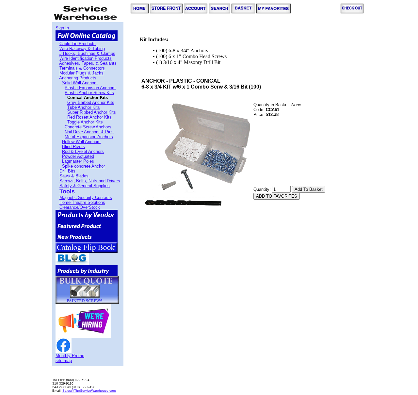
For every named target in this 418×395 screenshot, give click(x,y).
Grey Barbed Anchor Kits (90, 102)
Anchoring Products (77, 77)
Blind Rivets (73, 146)
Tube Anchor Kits (83, 107)
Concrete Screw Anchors (88, 126)
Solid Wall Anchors (80, 82)
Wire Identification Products (85, 58)
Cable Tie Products (77, 43)
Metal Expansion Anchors (89, 136)
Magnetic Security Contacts (85, 197)
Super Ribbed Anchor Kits (91, 112)
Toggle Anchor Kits (85, 122)
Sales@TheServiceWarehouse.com (89, 390)
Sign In (62, 27)
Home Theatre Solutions (82, 202)
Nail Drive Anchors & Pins (89, 131)
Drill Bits (67, 171)
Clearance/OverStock (79, 207)
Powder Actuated (78, 156)
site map (64, 360)
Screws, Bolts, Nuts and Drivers (89, 180)
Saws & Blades (73, 175)
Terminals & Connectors (82, 68)
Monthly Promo (70, 355)
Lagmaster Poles (78, 161)
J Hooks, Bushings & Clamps (87, 53)
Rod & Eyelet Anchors (83, 151)
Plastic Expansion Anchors (90, 87)
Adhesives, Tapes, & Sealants (88, 63)
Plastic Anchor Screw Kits (89, 92)
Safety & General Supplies (84, 185)
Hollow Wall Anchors (81, 141)
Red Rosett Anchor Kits (89, 117)
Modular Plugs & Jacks (81, 73)
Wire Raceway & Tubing (82, 48)
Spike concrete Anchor (83, 166)
